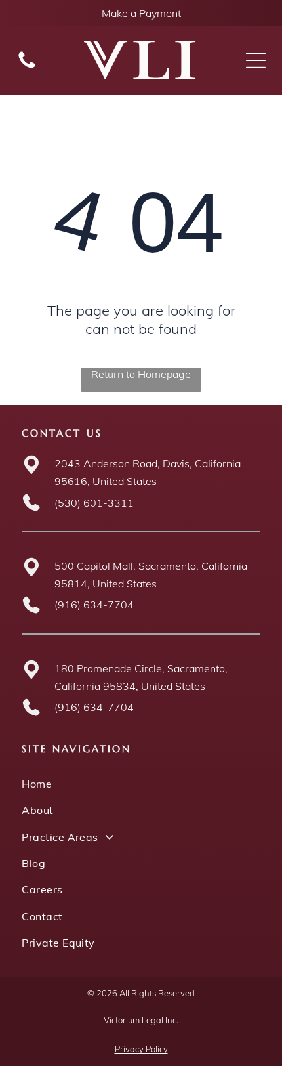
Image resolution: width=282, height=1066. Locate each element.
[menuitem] (141, 784)
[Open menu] (256, 60)
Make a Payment (141, 13)
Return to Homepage (141, 374)
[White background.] (26, 67)
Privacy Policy (141, 1049)
